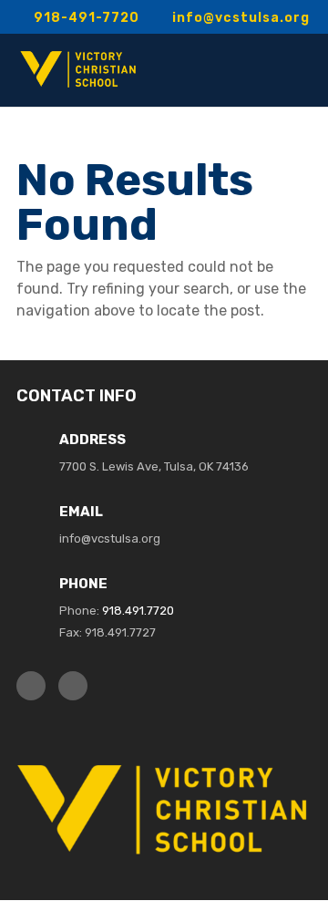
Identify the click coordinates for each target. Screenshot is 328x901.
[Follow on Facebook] (31, 685)
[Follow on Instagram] (72, 685)
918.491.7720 (138, 610)
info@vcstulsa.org (109, 538)
